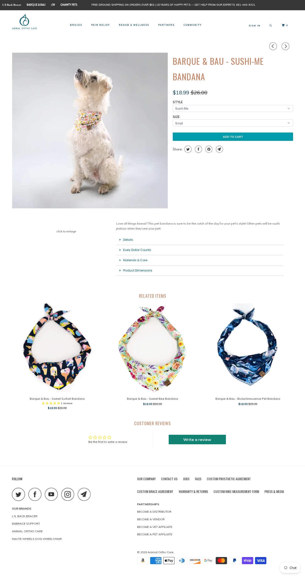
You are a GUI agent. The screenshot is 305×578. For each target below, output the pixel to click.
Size (176, 117)
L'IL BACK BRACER (24, 516)
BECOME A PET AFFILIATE (154, 534)
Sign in (254, 25)
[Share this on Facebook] (198, 149)
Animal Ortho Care (160, 552)
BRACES (76, 25)
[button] (51, 403)
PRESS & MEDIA (274, 491)
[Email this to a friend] (219, 149)
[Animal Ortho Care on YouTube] (53, 494)
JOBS (186, 478)
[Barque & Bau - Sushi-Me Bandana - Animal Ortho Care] (90, 130)
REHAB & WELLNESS (134, 25)
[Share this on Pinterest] (208, 149)
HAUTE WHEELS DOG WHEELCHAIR (37, 539)
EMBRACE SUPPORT (26, 523)
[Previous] (273, 46)
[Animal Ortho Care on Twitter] (20, 494)
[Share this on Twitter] (187, 149)
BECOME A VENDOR (151, 519)
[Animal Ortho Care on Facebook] (36, 494)
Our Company (146, 478)
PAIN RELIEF (100, 25)
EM (53, 5)
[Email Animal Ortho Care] (85, 494)
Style (178, 102)
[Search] (271, 25)
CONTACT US (169, 478)
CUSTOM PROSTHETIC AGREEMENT (229, 478)
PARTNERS (166, 25)
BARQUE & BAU (36, 5)
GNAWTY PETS (69, 5)
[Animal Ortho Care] (36, 22)
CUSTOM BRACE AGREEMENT (155, 491)
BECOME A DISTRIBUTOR (154, 511)
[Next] (286, 46)
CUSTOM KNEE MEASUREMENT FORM (236, 491)
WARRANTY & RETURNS (193, 491)
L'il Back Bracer (11, 4)
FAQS (198, 478)
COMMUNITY (192, 25)
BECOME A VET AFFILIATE (154, 527)
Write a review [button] (197, 439)
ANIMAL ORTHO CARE (27, 531)
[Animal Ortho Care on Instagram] (69, 494)
